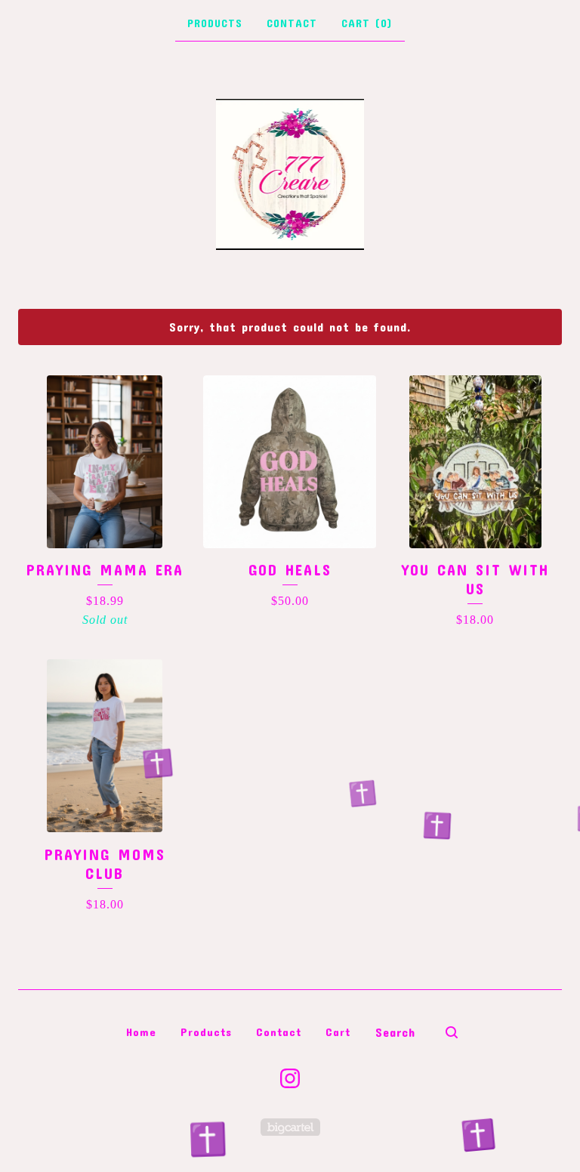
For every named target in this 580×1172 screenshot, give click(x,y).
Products (214, 23)
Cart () (367, 23)
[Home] (290, 174)
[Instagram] (290, 1078)
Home (141, 1031)
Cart (337, 1031)
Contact (292, 23)
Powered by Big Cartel (290, 1127)
